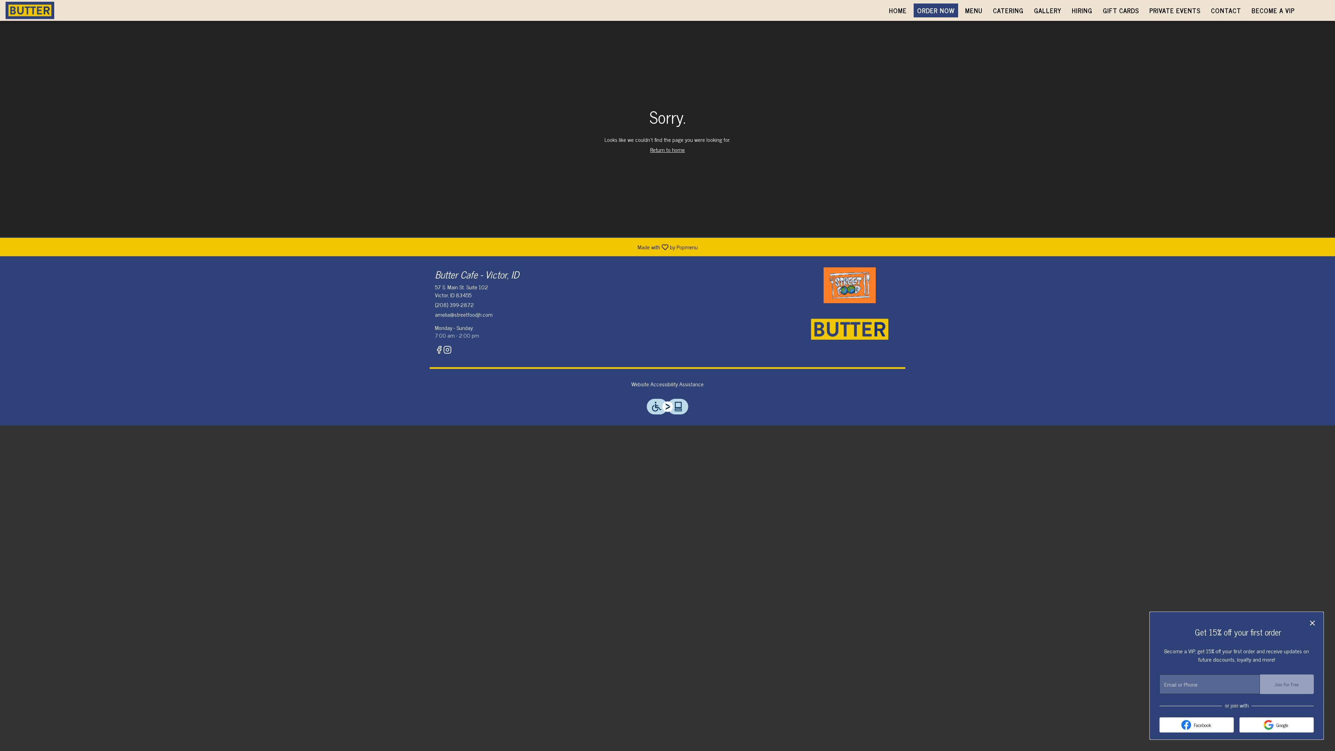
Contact (1226, 10)
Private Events (1174, 10)
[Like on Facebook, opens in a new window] (439, 350)
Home (898, 10)
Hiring (1082, 10)
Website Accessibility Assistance (667, 384)
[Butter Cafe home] (37, 10)
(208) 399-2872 (454, 305)
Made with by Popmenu (351, 246)
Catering (1008, 10)
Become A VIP (1273, 10)
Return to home (667, 149)
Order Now (936, 10)
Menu (973, 10)
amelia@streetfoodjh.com (464, 314)
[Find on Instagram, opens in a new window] (447, 350)
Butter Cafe (850, 329)
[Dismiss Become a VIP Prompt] (1312, 623)
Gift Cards (1121, 10)
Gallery (1047, 10)
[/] (850, 284)
